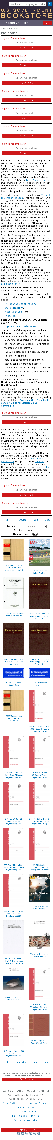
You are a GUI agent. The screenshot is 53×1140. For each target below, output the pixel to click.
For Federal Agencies (26, 1115)
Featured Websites (26, 1120)
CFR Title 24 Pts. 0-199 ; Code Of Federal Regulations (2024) (14, 913)
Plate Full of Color (13, 311)
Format (11, 526)
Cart (47, 22)
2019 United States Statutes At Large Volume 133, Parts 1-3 (14, 567)
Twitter (22, 1133)
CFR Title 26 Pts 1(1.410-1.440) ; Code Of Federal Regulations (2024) (39, 728)
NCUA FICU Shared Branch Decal (13, 683)
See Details (26, 1079)
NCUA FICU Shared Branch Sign (39, 683)
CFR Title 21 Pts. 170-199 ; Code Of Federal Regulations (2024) (14, 1053)
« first (8, 519)
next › (36, 519)
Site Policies (11, 1103)
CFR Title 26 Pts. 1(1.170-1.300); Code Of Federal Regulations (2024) (39, 821)
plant (47, 466)
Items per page (22, 534)
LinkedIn (38, 1133)
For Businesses (26, 1111)
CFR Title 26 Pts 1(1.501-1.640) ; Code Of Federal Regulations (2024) (14, 867)
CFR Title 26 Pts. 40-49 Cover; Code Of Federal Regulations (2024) (13, 775)
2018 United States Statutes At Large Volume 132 (14, 718)
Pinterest (34, 1133)
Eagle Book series (35, 180)
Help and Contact (38, 1103)
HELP (25, 22)
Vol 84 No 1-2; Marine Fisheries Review (39, 955)
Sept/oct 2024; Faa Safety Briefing (39, 571)
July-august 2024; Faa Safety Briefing (39, 907)
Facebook (18, 1133)
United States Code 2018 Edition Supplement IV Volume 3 (39, 616)
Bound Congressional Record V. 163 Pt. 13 (39, 1042)
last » (47, 519)
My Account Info (26, 1107)
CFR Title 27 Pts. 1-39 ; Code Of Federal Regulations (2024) (14, 821)
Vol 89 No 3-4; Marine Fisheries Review (14, 998)
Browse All (13, 28)
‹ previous (22, 519)
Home (4, 28)
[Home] (26, 17)
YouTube (30, 1133)
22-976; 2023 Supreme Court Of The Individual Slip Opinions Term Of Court (13, 960)
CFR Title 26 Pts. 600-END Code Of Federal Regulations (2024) (39, 775)
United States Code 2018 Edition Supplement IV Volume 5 (14, 661)
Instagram (26, 1133)
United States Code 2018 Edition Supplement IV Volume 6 (39, 661)
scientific (39, 461)
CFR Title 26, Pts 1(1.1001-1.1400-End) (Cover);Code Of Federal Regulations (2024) (39, 867)
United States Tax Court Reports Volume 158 (14, 614)
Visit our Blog (26, 1129)
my (10, 22)
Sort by (18, 530)
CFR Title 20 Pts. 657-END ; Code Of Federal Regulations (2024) (39, 1007)
